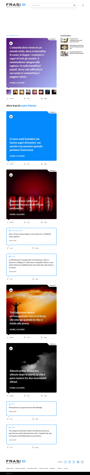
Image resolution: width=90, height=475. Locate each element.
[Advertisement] (45, 18)
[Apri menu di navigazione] (83, 5)
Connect (66, 468)
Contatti (59, 468)
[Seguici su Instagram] (69, 462)
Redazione (52, 468)
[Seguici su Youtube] (78, 462)
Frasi (7, 35)
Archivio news (9, 468)
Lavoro (13, 427)
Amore (13, 404)
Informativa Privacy (32, 468)
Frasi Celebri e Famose (16, 230)
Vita (17, 35)
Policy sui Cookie (43, 468)
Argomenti (12, 35)
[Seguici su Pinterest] (73, 462)
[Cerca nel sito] (74, 5)
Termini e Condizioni (20, 468)
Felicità (13, 256)
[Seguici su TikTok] (82, 462)
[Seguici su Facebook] (65, 462)
